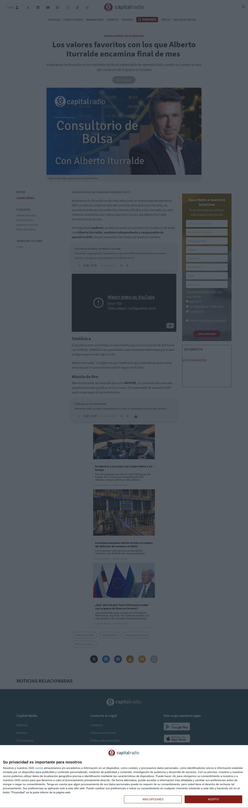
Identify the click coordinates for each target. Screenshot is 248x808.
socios (39, 768)
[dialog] (124, 776)
